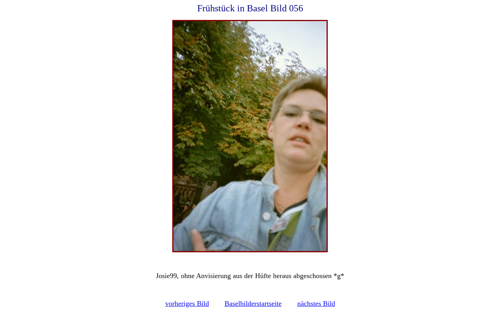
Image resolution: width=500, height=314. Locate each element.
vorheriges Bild (187, 303)
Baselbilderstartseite (253, 303)
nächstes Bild (316, 303)
